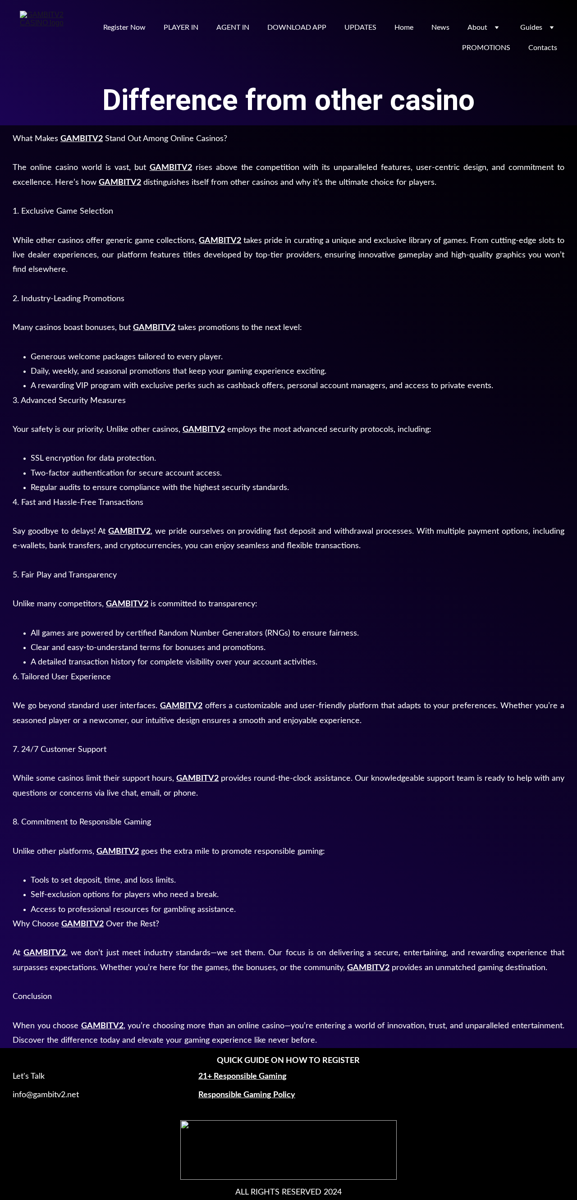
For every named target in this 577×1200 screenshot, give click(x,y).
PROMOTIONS (486, 47)
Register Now (124, 27)
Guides (531, 27)
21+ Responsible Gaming (242, 1076)
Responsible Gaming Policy (246, 1095)
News (440, 27)
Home (403, 27)
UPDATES (360, 27)
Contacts (542, 47)
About (477, 27)
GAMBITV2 (81, 139)
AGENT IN (232, 27)
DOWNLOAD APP (296, 27)
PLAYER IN (181, 27)
